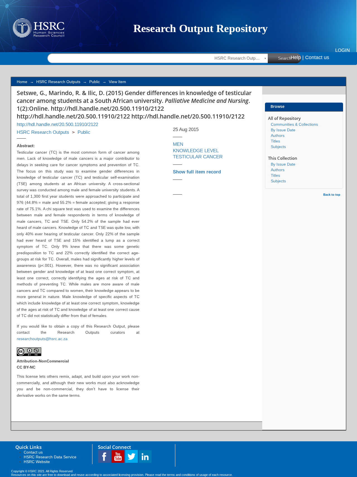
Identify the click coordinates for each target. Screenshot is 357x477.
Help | (297, 57)
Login (342, 50)
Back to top (331, 194)
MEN (178, 144)
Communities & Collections (294, 124)
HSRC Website (37, 461)
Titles (275, 141)
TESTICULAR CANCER (198, 156)
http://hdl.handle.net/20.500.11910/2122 (57, 124)
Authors (277, 135)
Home (22, 81)
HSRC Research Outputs (58, 81)
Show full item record (197, 172)
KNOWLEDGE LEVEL (196, 150)
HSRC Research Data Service (50, 457)
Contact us (317, 57)
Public (94, 81)
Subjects (278, 146)
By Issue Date (283, 130)
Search (284, 58)
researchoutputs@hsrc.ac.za (42, 338)
